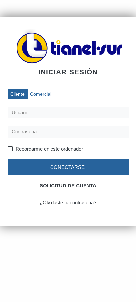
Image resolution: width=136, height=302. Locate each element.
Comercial (40, 94)
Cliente (17, 94)
